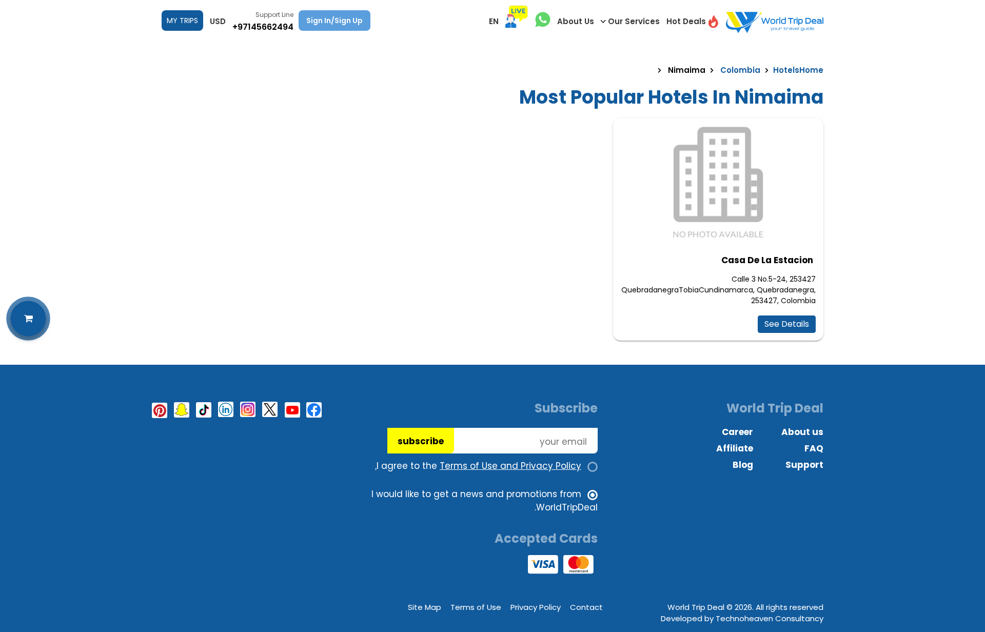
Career (737, 432)
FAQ (813, 448)
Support (804, 465)
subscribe (421, 441)
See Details (786, 324)
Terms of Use (475, 607)
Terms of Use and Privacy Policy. (478, 466)
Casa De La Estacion (767, 260)
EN (494, 21)
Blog (743, 465)
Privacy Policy (535, 607)
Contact (586, 607)
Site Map (424, 607)
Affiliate (734, 448)
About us (802, 432)
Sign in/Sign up (334, 20)
